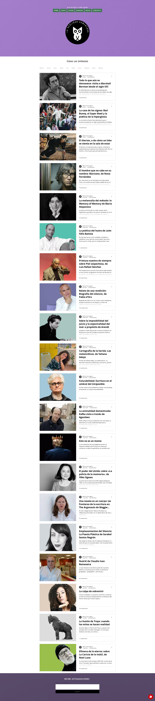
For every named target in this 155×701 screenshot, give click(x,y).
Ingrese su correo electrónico (62, 682)
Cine (67, 68)
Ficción (48, 68)
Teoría (55, 68)
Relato (93, 68)
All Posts (42, 68)
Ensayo (79, 68)
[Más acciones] (112, 76)
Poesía (73, 68)
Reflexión (87, 68)
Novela (61, 68)
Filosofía (101, 68)
